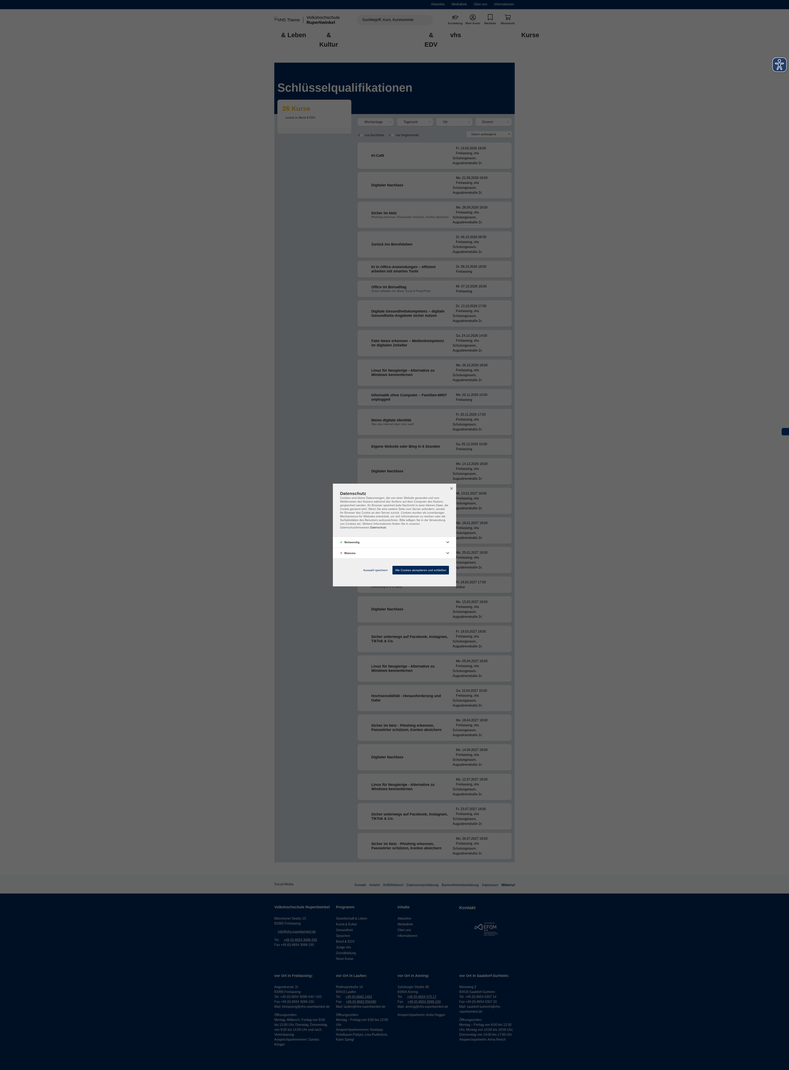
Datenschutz (378, 527)
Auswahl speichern (375, 570)
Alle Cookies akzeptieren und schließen (420, 570)
